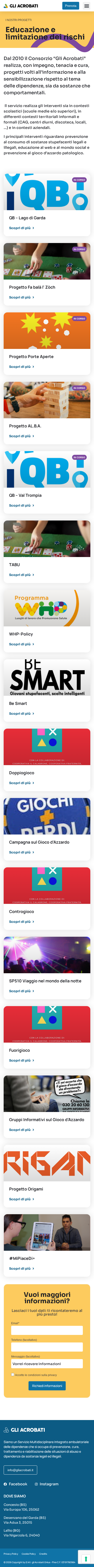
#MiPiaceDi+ (22, 1258)
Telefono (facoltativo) (24, 1340)
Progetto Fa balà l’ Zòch (32, 287)
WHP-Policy (21, 634)
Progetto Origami (26, 1189)
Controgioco (21, 911)
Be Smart (18, 703)
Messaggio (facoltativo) (25, 1356)
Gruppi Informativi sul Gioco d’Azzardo (46, 1119)
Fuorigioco (19, 1050)
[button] (86, 6)
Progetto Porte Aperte (31, 356)
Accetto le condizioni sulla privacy (36, 1375)
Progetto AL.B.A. (25, 426)
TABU (14, 564)
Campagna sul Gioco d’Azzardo (39, 842)
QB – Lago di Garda (27, 217)
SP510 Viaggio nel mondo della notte (45, 981)
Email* (15, 1323)
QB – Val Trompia (25, 495)
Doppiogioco (21, 772)
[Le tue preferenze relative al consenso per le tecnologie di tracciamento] (86, 1559)
